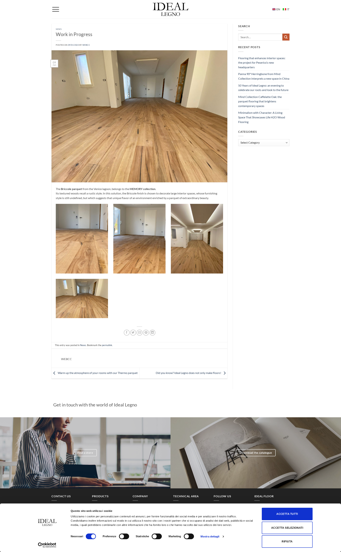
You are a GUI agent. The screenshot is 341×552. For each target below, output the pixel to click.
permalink (107, 345)
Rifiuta (287, 541)
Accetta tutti (287, 513)
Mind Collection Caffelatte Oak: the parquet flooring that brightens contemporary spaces (260, 101)
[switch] (124, 536)
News (59, 29)
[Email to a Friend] (139, 333)
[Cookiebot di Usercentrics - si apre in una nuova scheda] (47, 545)
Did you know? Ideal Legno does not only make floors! (189, 372)
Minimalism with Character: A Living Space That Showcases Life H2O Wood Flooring (261, 117)
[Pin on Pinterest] (146, 333)
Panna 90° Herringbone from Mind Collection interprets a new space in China (263, 76)
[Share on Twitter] (133, 333)
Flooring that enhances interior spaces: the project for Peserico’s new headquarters (261, 62)
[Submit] (285, 37)
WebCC (86, 45)
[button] (56, 9)
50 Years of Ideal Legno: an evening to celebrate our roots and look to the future (263, 88)
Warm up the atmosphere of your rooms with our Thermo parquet (97, 372)
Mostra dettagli (210, 536)
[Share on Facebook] (127, 333)
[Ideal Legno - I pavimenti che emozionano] (170, 9)
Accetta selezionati (287, 527)
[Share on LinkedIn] (152, 333)
